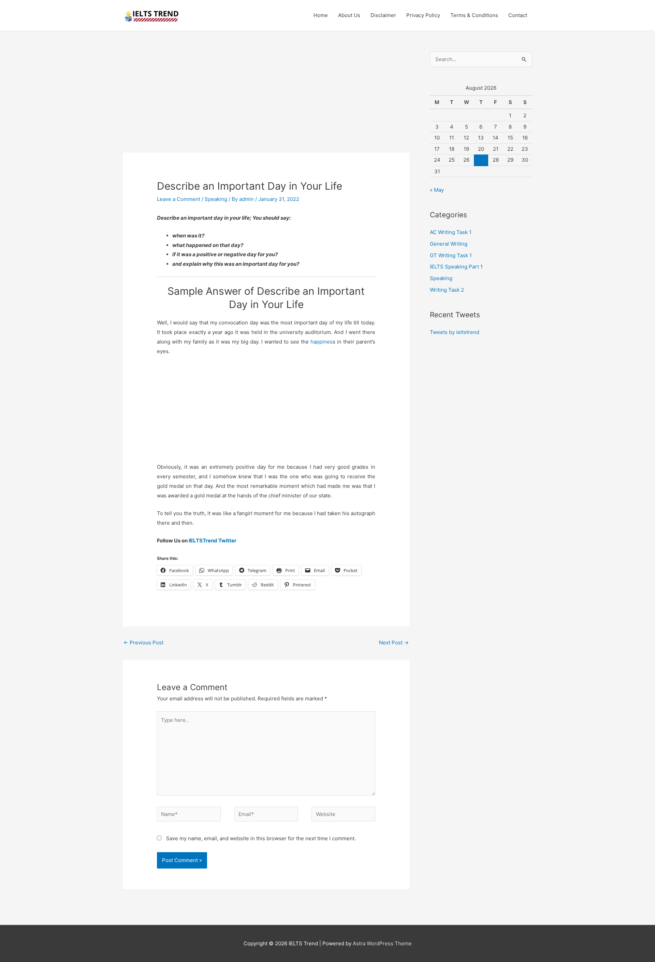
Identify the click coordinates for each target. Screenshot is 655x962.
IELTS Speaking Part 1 (456, 266)
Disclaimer (383, 15)
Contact (517, 15)
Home (321, 15)
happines (321, 341)
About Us (349, 15)
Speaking (216, 199)
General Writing (448, 243)
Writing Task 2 (447, 290)
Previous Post (143, 642)
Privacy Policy (423, 15)
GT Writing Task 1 (451, 255)
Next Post (394, 642)
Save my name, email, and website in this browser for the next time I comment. (261, 838)
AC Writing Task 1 (450, 232)
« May (437, 190)
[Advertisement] (266, 102)
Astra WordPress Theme (382, 943)
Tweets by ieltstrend (454, 332)
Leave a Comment (178, 199)
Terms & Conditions (474, 15)
